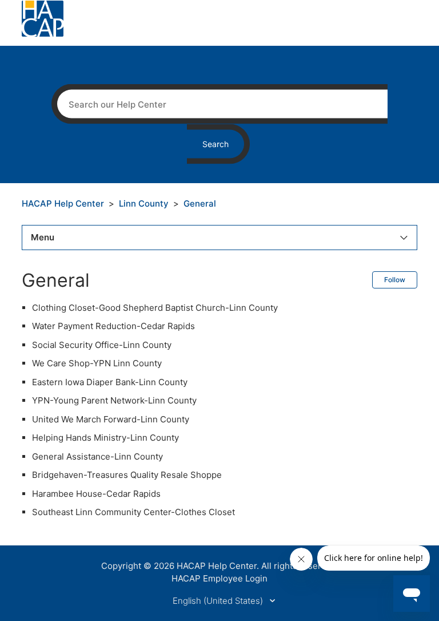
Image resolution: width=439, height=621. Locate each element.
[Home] (42, 18)
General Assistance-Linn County (97, 456)
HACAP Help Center (63, 203)
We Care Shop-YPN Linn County (97, 363)
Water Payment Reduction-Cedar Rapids (113, 326)
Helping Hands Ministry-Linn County (105, 437)
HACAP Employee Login (219, 578)
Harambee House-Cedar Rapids (96, 493)
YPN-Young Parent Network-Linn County (114, 400)
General (199, 203)
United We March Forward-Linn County (110, 419)
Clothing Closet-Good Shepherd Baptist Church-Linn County (155, 307)
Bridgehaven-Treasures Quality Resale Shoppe (127, 474)
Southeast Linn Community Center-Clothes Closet (133, 512)
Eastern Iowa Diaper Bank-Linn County (109, 382)
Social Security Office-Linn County (101, 344)
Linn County (144, 203)
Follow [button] (394, 279)
